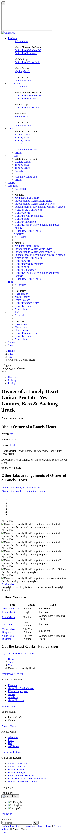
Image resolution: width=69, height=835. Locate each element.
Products (12, 38)
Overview (13, 377)
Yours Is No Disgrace (8, 631)
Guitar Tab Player (17, 766)
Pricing (18, 152)
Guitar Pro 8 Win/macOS (28, 50)
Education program (18, 691)
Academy (13, 185)
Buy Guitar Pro (25, 653)
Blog (10, 281)
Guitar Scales (22, 218)
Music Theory (22, 296)
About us (13, 737)
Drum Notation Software (21, 775)
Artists (11, 182)
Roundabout (8, 612)
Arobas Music (8, 726)
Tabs (10, 128)
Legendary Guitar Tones (28, 230)
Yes (11, 433)
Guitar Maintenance (25, 221)
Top (3, 832)
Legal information (11, 826)
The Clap (7, 624)
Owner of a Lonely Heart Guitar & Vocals (24, 491)
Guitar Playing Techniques (29, 215)
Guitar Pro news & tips (27, 302)
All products (21, 41)
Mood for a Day (10, 608)
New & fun (21, 309)
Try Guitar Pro (9, 653)
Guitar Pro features (11, 752)
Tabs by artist (22, 137)
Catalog (12, 380)
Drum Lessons (22, 299)
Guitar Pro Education (26, 53)
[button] (6, 584)
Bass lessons (21, 293)
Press (11, 740)
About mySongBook (26, 149)
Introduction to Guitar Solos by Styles (35, 203)
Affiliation (13, 746)
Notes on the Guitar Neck (28, 209)
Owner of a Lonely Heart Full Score (21, 487)
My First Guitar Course (27, 197)
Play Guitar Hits (23, 80)
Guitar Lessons (23, 306)
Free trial (12, 685)
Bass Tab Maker (16, 769)
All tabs (19, 143)
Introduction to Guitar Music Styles (33, 200)
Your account (8, 706)
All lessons (20, 188)
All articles (20, 284)
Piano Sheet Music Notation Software (28, 778)
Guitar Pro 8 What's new (21, 688)
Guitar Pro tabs (16, 700)
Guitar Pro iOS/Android (27, 62)
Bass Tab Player (16, 772)
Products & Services (12, 673)
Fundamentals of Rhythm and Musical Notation (40, 206)
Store (11, 345)
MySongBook (22, 71)
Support (12, 342)
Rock (13, 445)
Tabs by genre (22, 140)
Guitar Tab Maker (17, 763)
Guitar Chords (22, 212)
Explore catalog (23, 134)
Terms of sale (45, 826)
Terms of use (29, 826)
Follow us (6, 813)
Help (10, 743)
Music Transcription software (23, 781)
